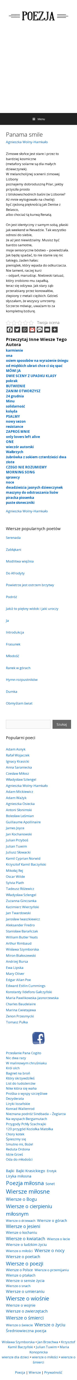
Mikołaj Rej (14, 870)
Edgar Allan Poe (18, 979)
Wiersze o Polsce (19, 1269)
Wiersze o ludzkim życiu (26, 1244)
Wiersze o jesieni (23, 1226)
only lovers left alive (23, 436)
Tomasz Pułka (17, 1022)
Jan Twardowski (18, 913)
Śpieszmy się (16, 1139)
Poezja (20, 1372)
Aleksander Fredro (20, 925)
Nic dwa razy (16, 1058)
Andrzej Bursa (17, 961)
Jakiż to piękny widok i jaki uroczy (32, 608)
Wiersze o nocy (50, 1250)
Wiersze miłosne (28, 1191)
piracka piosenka (20, 497)
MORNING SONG (20, 472)
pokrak (12, 381)
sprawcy (13, 477)
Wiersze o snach (18, 1286)
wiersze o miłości (45, 1357)
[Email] (47, 329)
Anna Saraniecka (19, 767)
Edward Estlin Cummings (25, 985)
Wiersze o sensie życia (25, 1280)
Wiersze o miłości (19, 1251)
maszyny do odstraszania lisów (32, 492)
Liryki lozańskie (18, 1103)
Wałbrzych (14, 452)
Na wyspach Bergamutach (26, 1118)
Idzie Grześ (14, 1154)
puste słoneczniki (20, 502)
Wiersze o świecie (19, 1325)
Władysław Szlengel (21, 779)
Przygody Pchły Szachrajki (26, 1124)
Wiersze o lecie (58, 1239)
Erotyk (51, 1171)
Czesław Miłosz (17, 773)
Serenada (13, 537)
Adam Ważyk (16, 797)
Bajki (10, 1170)
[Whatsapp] (24, 329)
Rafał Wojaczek (17, 755)
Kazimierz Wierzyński (22, 907)
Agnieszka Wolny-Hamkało (27, 142)
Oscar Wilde (15, 876)
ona (9, 355)
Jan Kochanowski (19, 834)
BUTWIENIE (15, 386)
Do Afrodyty (15, 573)
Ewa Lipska (14, 967)
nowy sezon (16, 421)
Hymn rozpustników (22, 679)
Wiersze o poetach (23, 1256)
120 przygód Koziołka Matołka (29, 1129)
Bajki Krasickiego (30, 1170)
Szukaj (62, 724)
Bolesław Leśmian (20, 816)
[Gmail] (32, 329)
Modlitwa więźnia (20, 561)
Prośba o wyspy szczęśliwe (26, 1093)
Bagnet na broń (18, 1073)
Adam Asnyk (15, 749)
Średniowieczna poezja (26, 1330)
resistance (14, 426)
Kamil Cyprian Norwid (23, 858)
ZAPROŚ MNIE (18, 431)
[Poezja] (38, 15)
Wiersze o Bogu (21, 1199)
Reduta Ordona (18, 1149)
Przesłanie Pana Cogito (23, 1053)
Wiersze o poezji (24, 1263)
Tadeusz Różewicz (20, 888)
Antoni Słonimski (19, 810)
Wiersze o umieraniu (25, 1291)
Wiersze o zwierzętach (27, 1311)
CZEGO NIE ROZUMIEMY (26, 467)
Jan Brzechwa (48, 1342)
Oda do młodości (19, 1159)
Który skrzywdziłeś (20, 1078)
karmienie (14, 350)
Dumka (11, 691)
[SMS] (39, 329)
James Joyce (15, 828)
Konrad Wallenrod (20, 1108)
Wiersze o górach (52, 1220)
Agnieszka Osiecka (20, 803)
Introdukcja (15, 632)
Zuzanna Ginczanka (21, 900)
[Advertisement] (38, 72)
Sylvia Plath (15, 882)
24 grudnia (15, 396)
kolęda (11, 411)
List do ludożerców (20, 1083)
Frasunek (13, 644)
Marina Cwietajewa (21, 1010)
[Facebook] (9, 329)
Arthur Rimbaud (19, 943)
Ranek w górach (18, 668)
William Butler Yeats (22, 937)
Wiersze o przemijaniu (52, 1270)
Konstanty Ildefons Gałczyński (29, 992)
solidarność (15, 406)
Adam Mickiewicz (19, 791)
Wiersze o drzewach (20, 1220)
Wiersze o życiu (50, 1324)
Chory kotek (15, 1134)
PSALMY (13, 416)
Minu (10, 401)
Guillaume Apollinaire (23, 822)
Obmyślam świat (19, 703)
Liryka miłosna (18, 1176)
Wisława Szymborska (22, 949)
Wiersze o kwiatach (25, 1238)
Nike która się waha (21, 1088)
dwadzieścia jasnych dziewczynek (34, 487)
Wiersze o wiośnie (27, 1298)
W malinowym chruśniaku (26, 1063)
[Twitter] (17, 329)
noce (10, 482)
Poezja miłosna (25, 1183)
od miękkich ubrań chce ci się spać (34, 365)
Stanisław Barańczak (22, 931)
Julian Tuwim (16, 846)
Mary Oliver (15, 973)
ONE (10, 441)
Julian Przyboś (17, 840)
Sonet (50, 1183)
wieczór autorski (20, 447)
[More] (54, 329)
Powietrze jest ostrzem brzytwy (30, 585)
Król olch (13, 1068)
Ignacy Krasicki (17, 761)
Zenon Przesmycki (20, 1016)
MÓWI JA (13, 370)
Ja (7, 620)
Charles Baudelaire (21, 1004)
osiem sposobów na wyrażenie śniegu (37, 360)
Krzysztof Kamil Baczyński (26, 864)
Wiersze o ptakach (21, 1275)
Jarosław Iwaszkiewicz (23, 919)
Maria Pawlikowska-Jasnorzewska (32, 998)
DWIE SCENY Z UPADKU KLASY (31, 376)
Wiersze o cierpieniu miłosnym (29, 1210)
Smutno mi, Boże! (19, 1144)
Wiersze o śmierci (25, 1317)
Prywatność (53, 1372)
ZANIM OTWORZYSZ (23, 391)
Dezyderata (15, 1098)
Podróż (11, 597)
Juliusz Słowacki (18, 852)
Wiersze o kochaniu (21, 1232)
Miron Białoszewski (21, 955)
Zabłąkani (13, 549)
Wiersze (35, 1372)
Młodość (12, 656)
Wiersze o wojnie (21, 1305)
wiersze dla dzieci (15, 1357)
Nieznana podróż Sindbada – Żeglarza (36, 1113)
